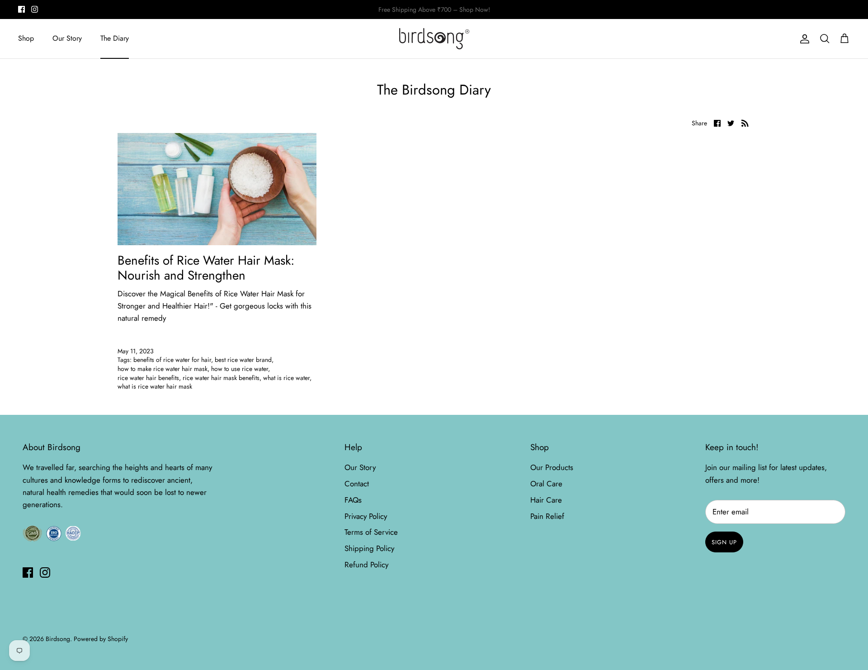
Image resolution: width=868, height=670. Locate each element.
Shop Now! (521, 12)
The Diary (114, 38)
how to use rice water (239, 368)
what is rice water (286, 377)
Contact (356, 483)
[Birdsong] (434, 38)
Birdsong (58, 638)
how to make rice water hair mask (163, 368)
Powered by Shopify (101, 638)
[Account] (803, 38)
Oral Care (546, 483)
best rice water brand (243, 359)
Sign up (724, 542)
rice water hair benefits (148, 377)
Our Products (551, 467)
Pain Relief (547, 516)
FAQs (353, 499)
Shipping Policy (369, 548)
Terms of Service (371, 532)
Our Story (67, 38)
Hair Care (546, 499)
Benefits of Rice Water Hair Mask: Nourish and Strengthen (206, 268)
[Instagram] (34, 9)
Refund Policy (366, 564)
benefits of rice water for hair (172, 359)
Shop (26, 38)
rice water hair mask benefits (221, 377)
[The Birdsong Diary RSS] (745, 122)
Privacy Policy (365, 516)
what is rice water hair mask (155, 386)
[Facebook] (21, 9)
